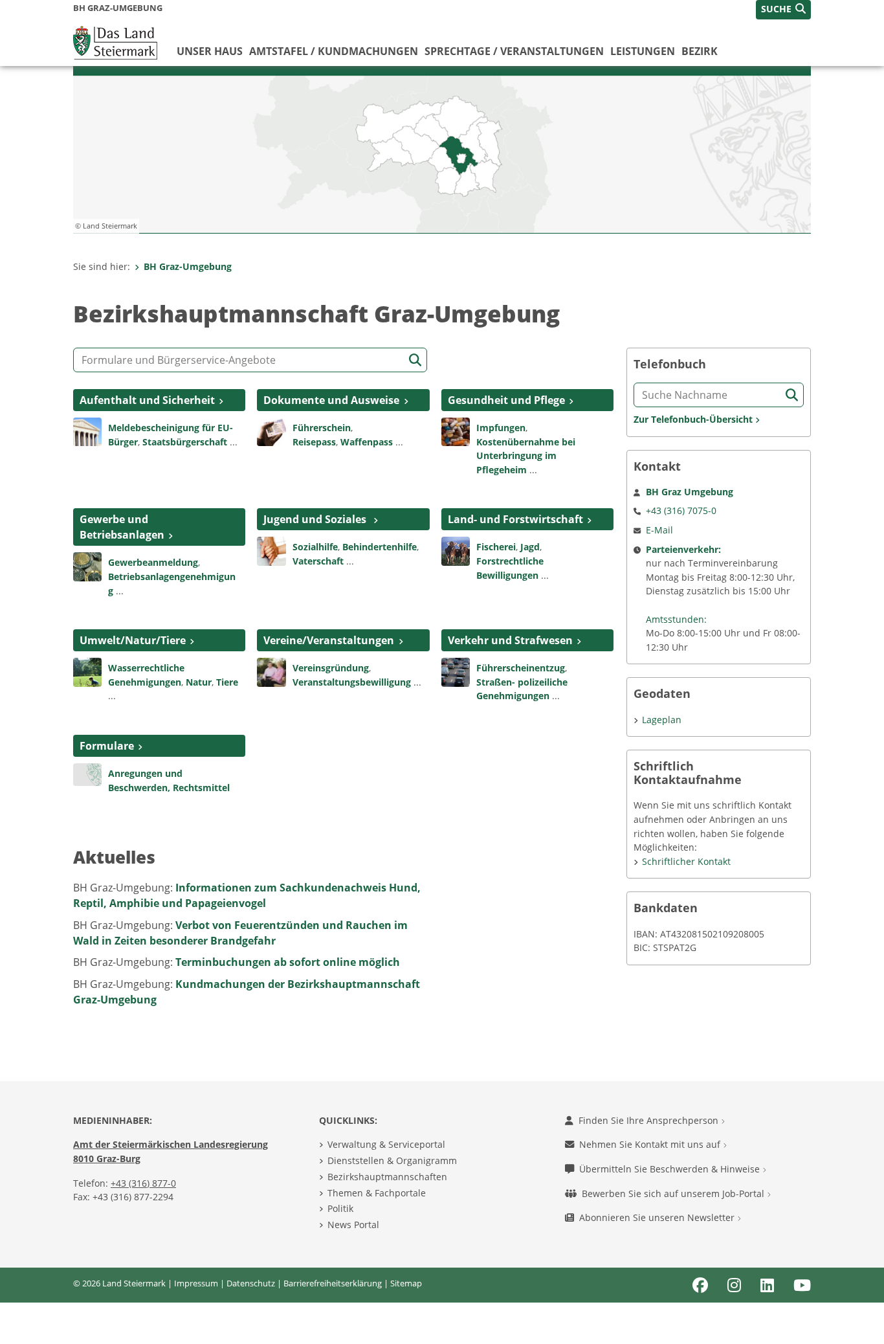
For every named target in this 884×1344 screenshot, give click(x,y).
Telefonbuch (670, 364)
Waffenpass (366, 442)
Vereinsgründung (331, 668)
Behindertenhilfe (379, 547)
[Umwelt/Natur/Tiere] (87, 671)
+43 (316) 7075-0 (681, 510)
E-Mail (659, 530)
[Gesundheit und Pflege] (455, 430)
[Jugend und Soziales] (271, 550)
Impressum (196, 1283)
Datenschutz (251, 1283)
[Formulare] (87, 774)
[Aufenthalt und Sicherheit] (87, 430)
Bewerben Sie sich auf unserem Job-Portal (674, 1193)
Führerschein (322, 427)
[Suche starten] (415, 360)
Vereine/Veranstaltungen (328, 640)
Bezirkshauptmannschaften (387, 1176)
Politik (340, 1208)
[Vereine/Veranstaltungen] (271, 671)
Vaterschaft (318, 561)
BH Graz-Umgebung (188, 266)
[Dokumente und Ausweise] (271, 430)
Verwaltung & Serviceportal (386, 1144)
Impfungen (500, 427)
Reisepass (314, 442)
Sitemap (406, 1283)
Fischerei (496, 547)
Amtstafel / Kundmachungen (333, 51)
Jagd (530, 547)
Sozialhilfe (315, 547)
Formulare (107, 746)
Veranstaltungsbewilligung (352, 682)
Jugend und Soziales (316, 519)
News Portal (353, 1224)
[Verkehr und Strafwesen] (455, 671)
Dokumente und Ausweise (331, 400)
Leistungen (642, 51)
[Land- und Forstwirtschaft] (455, 550)
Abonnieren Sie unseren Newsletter (658, 1217)
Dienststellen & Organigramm (392, 1160)
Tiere (227, 682)
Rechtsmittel (201, 787)
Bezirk (699, 51)
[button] (783, 9)
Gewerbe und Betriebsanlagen (122, 527)
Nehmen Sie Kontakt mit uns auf (651, 1144)
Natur (199, 682)
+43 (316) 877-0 (143, 1183)
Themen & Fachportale (376, 1193)
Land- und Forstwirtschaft (515, 519)
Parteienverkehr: (683, 549)
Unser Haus (210, 51)
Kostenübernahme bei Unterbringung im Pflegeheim (525, 456)
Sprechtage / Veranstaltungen (514, 51)
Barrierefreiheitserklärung (332, 1283)
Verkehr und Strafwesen (510, 640)
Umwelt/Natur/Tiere (133, 640)
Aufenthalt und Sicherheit (147, 400)
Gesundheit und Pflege (506, 400)
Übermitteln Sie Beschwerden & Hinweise (670, 1169)
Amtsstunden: (676, 619)
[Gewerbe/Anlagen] (87, 566)
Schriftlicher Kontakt (686, 861)
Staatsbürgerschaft (184, 442)
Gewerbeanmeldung (153, 562)
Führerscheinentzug (520, 668)
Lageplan (661, 719)
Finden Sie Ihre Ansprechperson (650, 1120)
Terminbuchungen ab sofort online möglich (287, 962)
